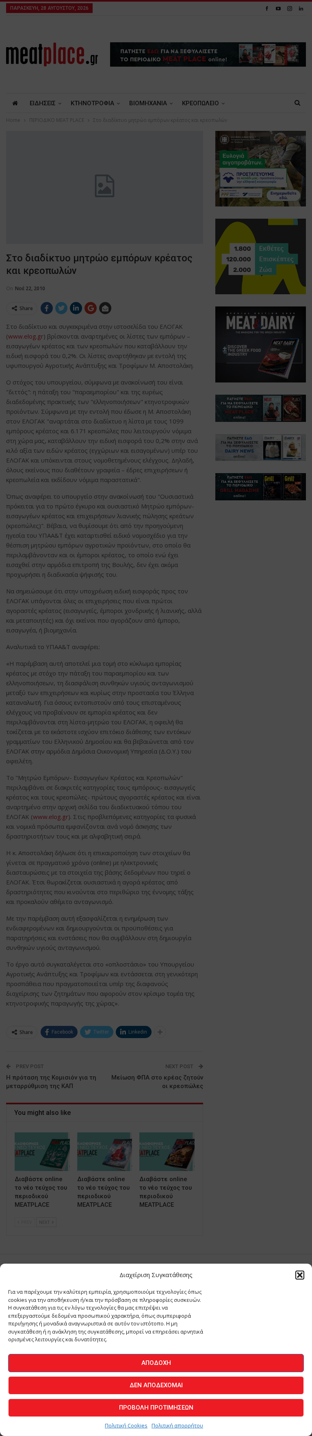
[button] (300, 1275)
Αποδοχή (156, 1362)
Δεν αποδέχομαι (156, 1385)
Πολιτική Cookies (126, 1425)
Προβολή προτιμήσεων (156, 1407)
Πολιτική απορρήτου (177, 1425)
